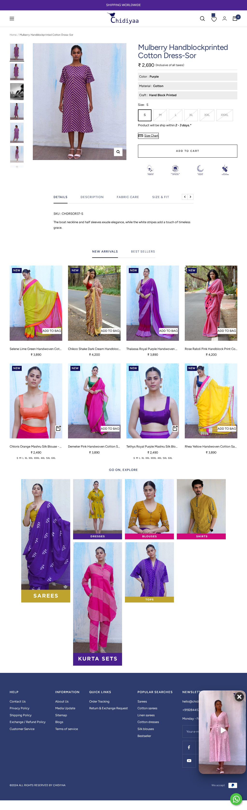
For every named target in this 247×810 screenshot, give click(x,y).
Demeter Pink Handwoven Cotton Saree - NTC (94, 446)
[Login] (224, 18)
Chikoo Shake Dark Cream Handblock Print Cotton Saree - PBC (94, 349)
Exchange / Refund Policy (28, 722)
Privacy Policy (19, 708)
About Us (62, 701)
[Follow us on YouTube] (189, 760)
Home (13, 34)
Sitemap (61, 715)
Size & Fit (160, 197)
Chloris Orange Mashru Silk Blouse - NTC (36, 446)
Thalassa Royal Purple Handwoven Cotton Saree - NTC (152, 349)
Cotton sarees (147, 708)
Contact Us (18, 701)
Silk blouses (145, 729)
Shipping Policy (21, 715)
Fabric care (128, 197)
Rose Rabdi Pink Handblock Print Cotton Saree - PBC (211, 349)
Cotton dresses (148, 722)
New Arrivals (105, 251)
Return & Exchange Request (108, 708)
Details (61, 197)
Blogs (59, 722)
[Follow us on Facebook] (189, 747)
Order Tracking (99, 701)
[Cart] (235, 18)
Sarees (142, 701)
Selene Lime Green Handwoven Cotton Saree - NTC (36, 349)
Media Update (65, 708)
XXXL (224, 115)
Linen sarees (146, 715)
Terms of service (66, 729)
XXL (207, 115)
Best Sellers (143, 251)
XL (191, 115)
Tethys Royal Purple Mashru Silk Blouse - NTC (152, 446)
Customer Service (22, 729)
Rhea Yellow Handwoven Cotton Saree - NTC (211, 446)
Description (92, 197)
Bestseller (144, 736)
